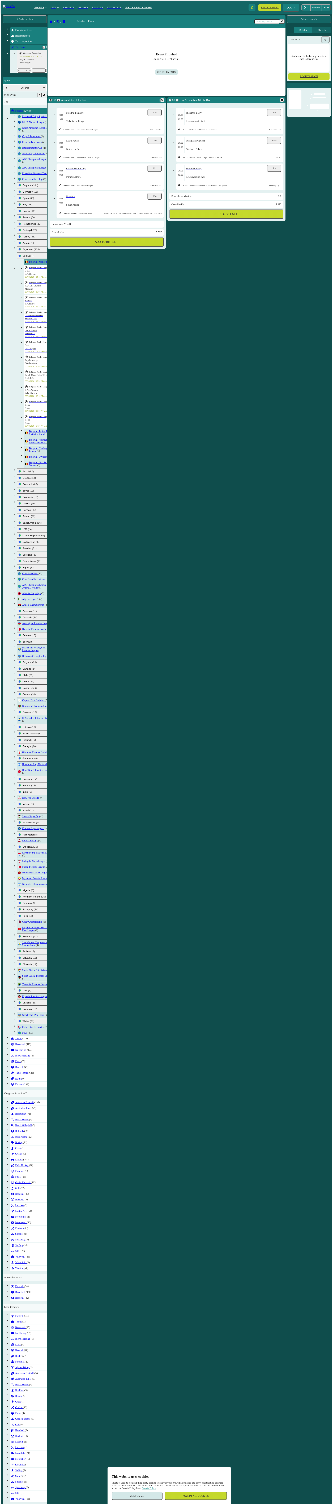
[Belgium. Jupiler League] (64, 21)
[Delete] (162, 100)
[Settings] (325, 39)
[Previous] (43, 47)
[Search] (282, 21)
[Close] (328, 88)
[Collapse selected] (39, 95)
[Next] (58, 100)
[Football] (58, 21)
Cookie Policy (149, 1488)
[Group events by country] (44, 95)
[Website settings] (305, 7)
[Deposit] (252, 7)
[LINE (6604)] (51, 21)
